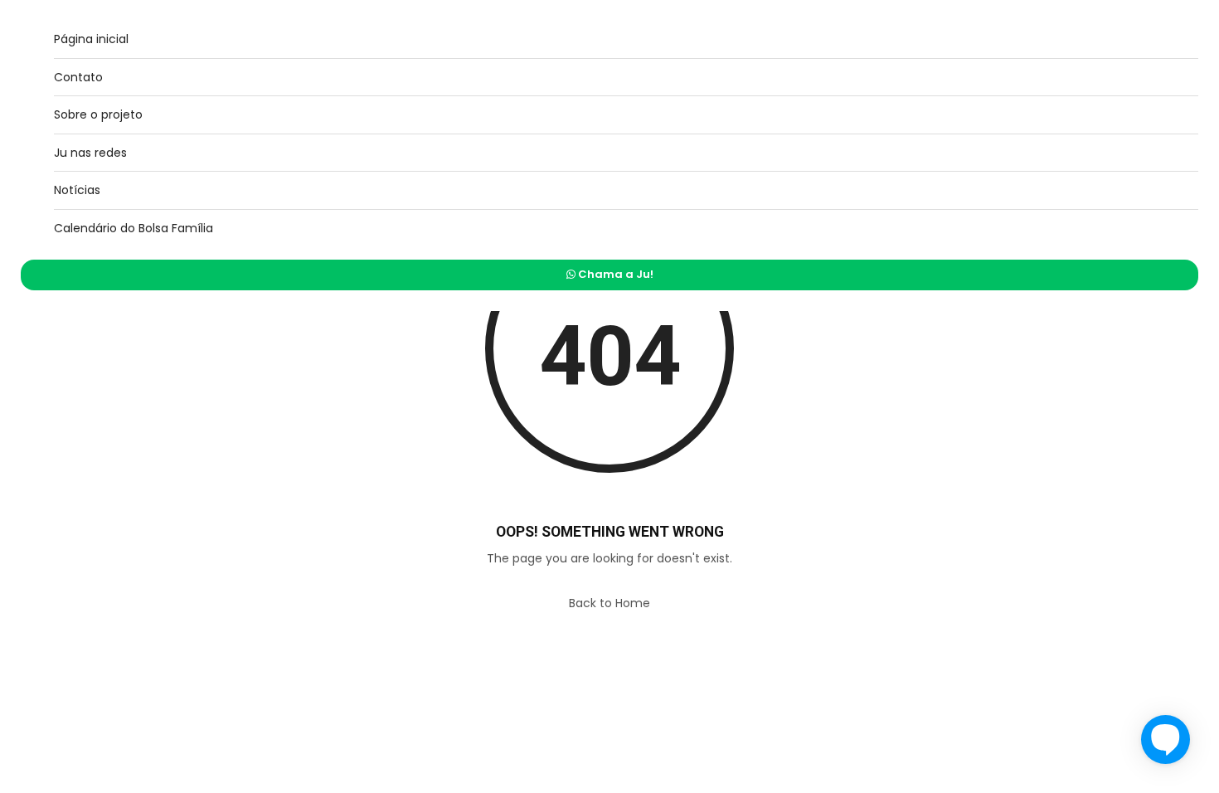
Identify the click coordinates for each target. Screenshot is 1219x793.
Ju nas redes (90, 152)
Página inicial (91, 39)
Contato (78, 77)
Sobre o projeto (98, 114)
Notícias (77, 190)
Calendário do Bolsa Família (133, 228)
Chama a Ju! (614, 274)
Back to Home (609, 603)
